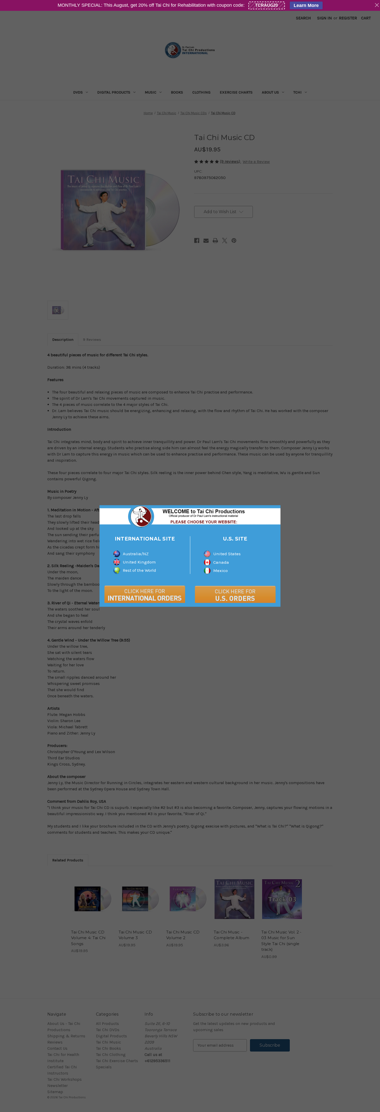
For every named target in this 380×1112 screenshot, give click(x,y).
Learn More (306, 5)
